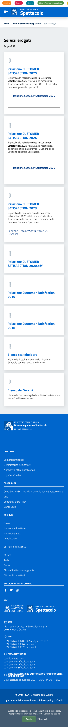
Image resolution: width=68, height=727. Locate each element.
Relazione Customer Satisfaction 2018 (31, 325)
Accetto (29, 718)
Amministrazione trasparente (26, 23)
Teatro (7, 560)
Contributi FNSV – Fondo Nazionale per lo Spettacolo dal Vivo (33, 494)
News (7, 523)
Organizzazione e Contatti (17, 465)
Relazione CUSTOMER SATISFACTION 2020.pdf (25, 263)
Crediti (59, 700)
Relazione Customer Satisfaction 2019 (31, 294)
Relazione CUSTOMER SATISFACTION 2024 (23, 135)
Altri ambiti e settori (14, 575)
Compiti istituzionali (14, 460)
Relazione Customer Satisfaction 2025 (34, 96)
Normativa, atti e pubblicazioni (19, 470)
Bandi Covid (10, 507)
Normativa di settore (14, 528)
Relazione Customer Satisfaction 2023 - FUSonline (29, 232)
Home (6, 23)
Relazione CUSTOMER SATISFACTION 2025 (23, 71)
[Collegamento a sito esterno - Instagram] (17, 590)
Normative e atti (12, 533)
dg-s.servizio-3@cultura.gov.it (19, 667)
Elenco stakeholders (22, 354)
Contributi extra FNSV (15, 502)
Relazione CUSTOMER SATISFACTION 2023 (23, 206)
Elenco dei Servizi (20, 390)
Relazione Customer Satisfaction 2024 (34, 168)
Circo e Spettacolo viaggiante (19, 570)
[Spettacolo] (14, 11)
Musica (7, 555)
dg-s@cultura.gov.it (14, 658)
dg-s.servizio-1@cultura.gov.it (19, 661)
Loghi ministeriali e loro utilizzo (20, 700)
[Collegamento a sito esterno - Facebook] (6, 590)
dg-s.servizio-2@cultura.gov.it (19, 664)
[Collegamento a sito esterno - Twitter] (11, 590)
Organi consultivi (12, 475)
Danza (7, 565)
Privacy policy (42, 718)
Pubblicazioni (10, 538)
